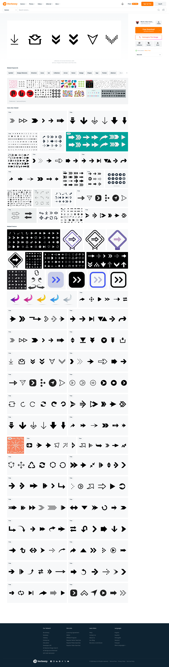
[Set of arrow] (72, 215)
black (121, 73)
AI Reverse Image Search (50, 648)
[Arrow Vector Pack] (48, 215)
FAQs (90, 632)
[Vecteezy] (10, 4)
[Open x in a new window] (65, 661)
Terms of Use (113, 661)
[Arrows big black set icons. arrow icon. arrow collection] (19, 198)
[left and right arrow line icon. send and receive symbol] (22, 215)
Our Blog (92, 640)
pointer (104, 73)
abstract (113, 73)
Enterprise (46, 640)
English (117, 632)
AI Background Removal (50, 650)
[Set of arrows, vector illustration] (95, 179)
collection (57, 73)
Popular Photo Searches (73, 643)
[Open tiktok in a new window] (62, 661)
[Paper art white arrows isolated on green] (97, 141)
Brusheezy (46, 632)
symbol (11, 73)
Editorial (48, 4)
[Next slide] (125, 73)
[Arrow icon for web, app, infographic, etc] (72, 240)
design (81, 73)
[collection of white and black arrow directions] (33, 260)
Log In (160, 4)
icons (42, 73)
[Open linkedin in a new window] (56, 661)
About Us (92, 638)
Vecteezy (45, 635)
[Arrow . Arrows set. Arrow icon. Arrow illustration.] (42, 299)
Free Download (149, 30)
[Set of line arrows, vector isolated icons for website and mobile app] (42, 198)
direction (34, 73)
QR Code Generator (49, 653)
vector (73, 73)
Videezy (45, 638)
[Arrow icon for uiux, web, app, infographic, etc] (56, 280)
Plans (129, 4)
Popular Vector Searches (73, 640)
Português (118, 638)
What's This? (148, 50)
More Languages (120, 645)
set (49, 73)
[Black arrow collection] (73, 179)
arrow (66, 73)
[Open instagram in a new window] (54, 661)
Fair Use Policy (130, 661)
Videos (40, 4)
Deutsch (117, 640)
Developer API (47, 645)
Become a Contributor (95, 643)
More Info (139, 54)
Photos (31, 4)
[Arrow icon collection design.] (52, 141)
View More (113, 93)
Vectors (22, 4)
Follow (158, 23)
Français (117, 643)
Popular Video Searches (73, 645)
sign (97, 73)
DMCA (68, 635)
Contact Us (92, 635)
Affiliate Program (71, 638)
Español (117, 635)
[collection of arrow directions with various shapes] (37, 121)
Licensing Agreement (72, 632)
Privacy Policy (121, 661)
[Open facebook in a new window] (51, 661)
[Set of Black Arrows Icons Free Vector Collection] (22, 141)
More (57, 4)
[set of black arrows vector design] (18, 161)
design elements (22, 73)
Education (46, 643)
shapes (89, 73)
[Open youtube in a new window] (68, 661)
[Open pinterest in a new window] (59, 661)
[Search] (159, 10)
